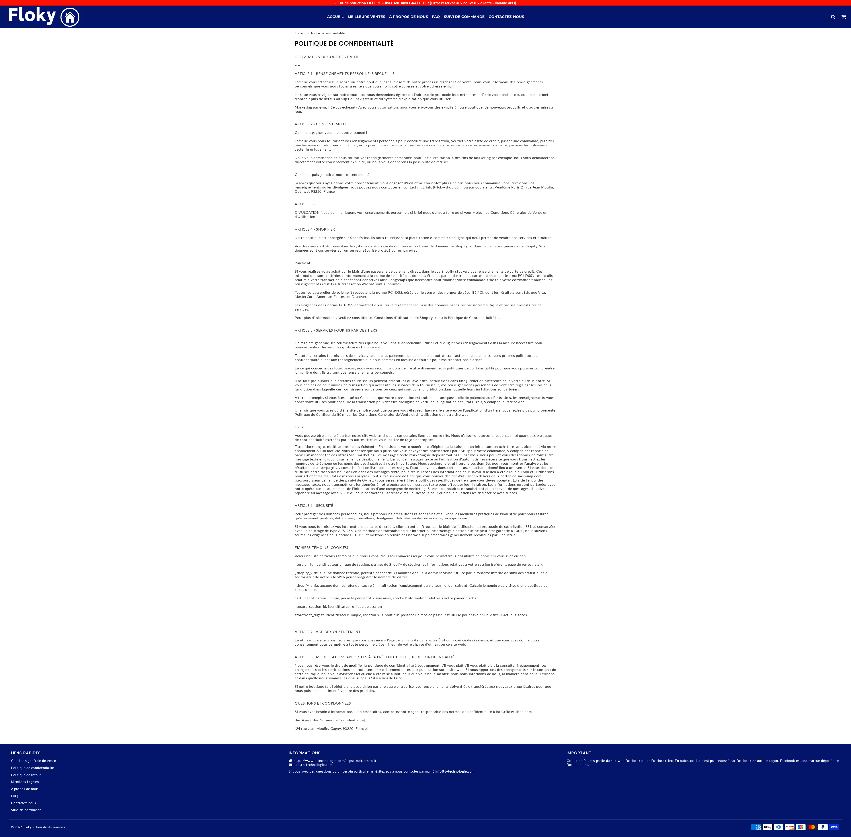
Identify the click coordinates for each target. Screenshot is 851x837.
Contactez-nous (506, 17)
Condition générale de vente (33, 761)
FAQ (436, 17)
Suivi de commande (464, 17)
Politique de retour (26, 775)
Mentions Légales (25, 782)
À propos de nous (408, 17)
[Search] (833, 16)
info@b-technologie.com (312, 765)
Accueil (335, 17)
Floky (27, 827)
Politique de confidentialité (32, 768)
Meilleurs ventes (366, 17)
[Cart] (844, 16)
